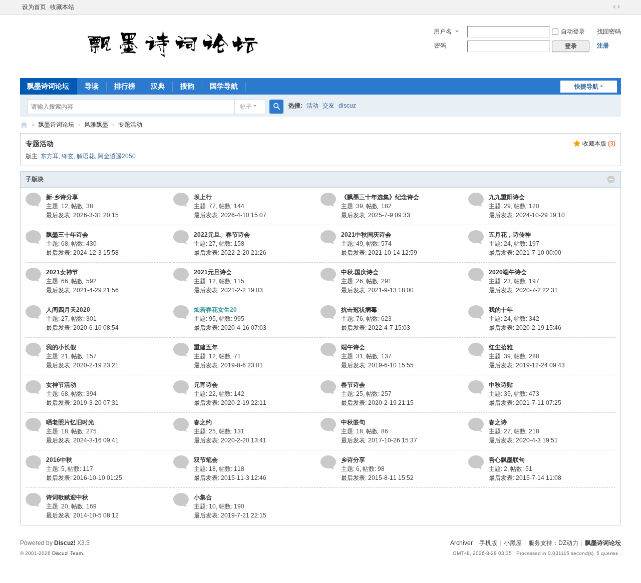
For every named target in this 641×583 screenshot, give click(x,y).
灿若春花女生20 (215, 309)
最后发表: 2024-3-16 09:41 (82, 440)
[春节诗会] (328, 387)
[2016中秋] (33, 462)
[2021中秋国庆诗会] (328, 237)
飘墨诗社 (24, 125)
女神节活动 (61, 384)
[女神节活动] (33, 387)
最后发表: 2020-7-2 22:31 (523, 290)
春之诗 (498, 422)
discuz (347, 105)
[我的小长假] (33, 349)
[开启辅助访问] (606, 7)
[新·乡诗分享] (33, 199)
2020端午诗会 (508, 272)
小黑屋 (513, 542)
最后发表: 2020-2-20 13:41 (230, 440)
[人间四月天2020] (33, 312)
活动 (312, 105)
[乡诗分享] (328, 462)
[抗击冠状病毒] (328, 312)
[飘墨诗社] (217, 67)
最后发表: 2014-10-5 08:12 (82, 515)
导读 (92, 86)
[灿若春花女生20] (181, 312)
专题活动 (130, 124)
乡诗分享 (353, 459)
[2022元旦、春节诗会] (181, 237)
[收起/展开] (610, 180)
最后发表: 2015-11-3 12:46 (230, 477)
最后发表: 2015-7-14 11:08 (525, 477)
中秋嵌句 (353, 422)
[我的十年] (476, 312)
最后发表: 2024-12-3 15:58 (82, 252)
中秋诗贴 (501, 384)
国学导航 (224, 86)
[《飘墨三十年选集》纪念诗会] (328, 199)
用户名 (443, 31)
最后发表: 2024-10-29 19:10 (527, 215)
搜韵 (187, 86)
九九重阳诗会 (507, 197)
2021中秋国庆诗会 (366, 234)
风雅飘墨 (96, 124)
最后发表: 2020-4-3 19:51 (523, 440)
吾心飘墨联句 (507, 459)
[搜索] (276, 107)
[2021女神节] (33, 274)
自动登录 (573, 31)
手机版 (488, 542)
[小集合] (181, 499)
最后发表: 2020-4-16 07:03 (230, 327)
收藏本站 (62, 7)
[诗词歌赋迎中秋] (33, 499)
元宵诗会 (206, 384)
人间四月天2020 (68, 309)
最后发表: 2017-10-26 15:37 (379, 440)
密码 (440, 45)
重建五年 (206, 347)
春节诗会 (353, 384)
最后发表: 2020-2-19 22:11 (230, 402)
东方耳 (50, 156)
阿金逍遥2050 (117, 156)
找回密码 (609, 31)
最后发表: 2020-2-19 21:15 (377, 402)
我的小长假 (61, 347)
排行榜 (124, 86)
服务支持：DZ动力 (553, 542)
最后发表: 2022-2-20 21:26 (230, 252)
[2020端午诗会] (476, 274)
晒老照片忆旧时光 (70, 422)
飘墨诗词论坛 (48, 86)
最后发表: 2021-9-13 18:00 (377, 290)
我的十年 (501, 309)
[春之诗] (476, 424)
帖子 (246, 106)
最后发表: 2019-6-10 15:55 (377, 365)
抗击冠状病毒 (359, 309)
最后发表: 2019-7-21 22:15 (230, 515)
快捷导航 (586, 86)
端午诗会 (353, 347)
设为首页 (34, 7)
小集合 (203, 497)
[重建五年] (181, 349)
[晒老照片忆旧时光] (33, 424)
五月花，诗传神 (510, 234)
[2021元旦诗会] (181, 274)
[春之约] (181, 424)
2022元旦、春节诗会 (222, 234)
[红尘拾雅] (476, 349)
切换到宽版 (616, 7)
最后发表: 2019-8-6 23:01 (228, 365)
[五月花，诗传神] (476, 237)
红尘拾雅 (501, 347)
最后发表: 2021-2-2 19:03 (228, 290)
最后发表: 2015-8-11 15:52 (377, 477)
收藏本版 (598, 143)
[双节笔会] (181, 462)
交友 (329, 105)
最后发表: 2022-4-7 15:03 (375, 327)
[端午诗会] (328, 349)
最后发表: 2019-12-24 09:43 (527, 365)
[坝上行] (181, 199)
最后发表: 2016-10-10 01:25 (84, 477)
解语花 (86, 156)
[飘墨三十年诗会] (33, 237)
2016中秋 (59, 459)
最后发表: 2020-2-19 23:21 (82, 365)
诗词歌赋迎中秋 (67, 497)
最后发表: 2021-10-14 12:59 (379, 252)
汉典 (158, 86)
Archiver (461, 542)
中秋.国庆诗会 (360, 272)
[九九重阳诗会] (476, 199)
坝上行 (203, 197)
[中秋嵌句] (328, 424)
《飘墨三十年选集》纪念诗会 (380, 197)
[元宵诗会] (181, 387)
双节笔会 (206, 459)
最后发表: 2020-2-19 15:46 (525, 327)
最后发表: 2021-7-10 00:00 (525, 252)
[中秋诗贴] (476, 387)
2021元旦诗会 (213, 272)
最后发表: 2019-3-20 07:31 (82, 402)
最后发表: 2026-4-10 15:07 (230, 215)
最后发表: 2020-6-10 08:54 (82, 327)
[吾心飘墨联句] (476, 462)
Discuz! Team (67, 553)
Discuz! (65, 542)
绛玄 (68, 156)
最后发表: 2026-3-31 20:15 (82, 215)
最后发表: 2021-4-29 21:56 (82, 290)
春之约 (203, 422)
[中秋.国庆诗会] (328, 274)
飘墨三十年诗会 (67, 234)
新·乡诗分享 (62, 197)
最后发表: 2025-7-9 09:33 (375, 215)
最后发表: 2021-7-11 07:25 (525, 402)
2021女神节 (62, 272)
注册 (603, 45)
